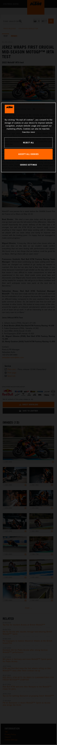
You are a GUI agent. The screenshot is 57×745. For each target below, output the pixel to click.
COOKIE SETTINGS (28, 164)
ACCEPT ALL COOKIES (28, 154)
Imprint (33, 132)
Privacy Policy (26, 132)
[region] (28, 137)
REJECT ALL (28, 142)
